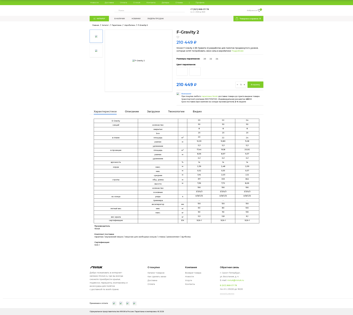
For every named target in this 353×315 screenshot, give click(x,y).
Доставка (109, 3)
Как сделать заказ (157, 277)
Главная (95, 25)
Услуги (188, 280)
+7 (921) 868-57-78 (199, 9)
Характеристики (105, 111)
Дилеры (165, 3)
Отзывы (179, 3)
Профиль (200, 3)
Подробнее (238, 51)
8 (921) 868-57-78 (228, 285)
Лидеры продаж (155, 19)
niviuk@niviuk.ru (235, 280)
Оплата (123, 3)
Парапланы (116, 25)
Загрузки (153, 111)
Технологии (176, 111)
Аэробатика (129, 25)
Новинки (136, 19)
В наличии (119, 19)
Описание (132, 111)
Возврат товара (193, 273)
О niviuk (136, 3)
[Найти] (116, 10)
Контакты (151, 3)
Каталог (105, 25)
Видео (197, 111)
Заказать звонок (227, 294)
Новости (94, 3)
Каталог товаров (156, 273)
